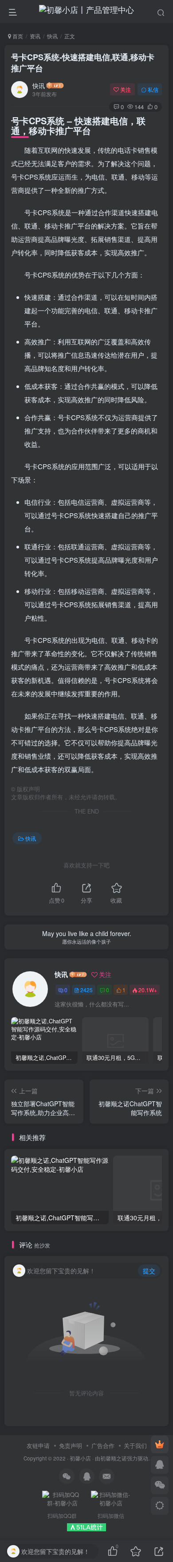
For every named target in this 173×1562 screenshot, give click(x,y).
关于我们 (135, 1445)
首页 (17, 36)
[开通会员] (160, 1444)
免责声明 (70, 1445)
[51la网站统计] (86, 1526)
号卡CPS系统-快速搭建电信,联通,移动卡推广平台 (82, 62)
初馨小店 (80, 1458)
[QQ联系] (160, 1465)
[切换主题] (160, 1506)
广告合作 (102, 1445)
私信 (153, 89)
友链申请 (38, 1445)
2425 (86, 990)
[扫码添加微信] (160, 1485)
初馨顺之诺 (113, 1458)
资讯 (35, 36)
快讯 (52, 36)
